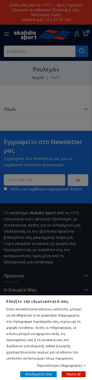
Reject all (73, 374)
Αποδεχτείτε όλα (38, 374)
